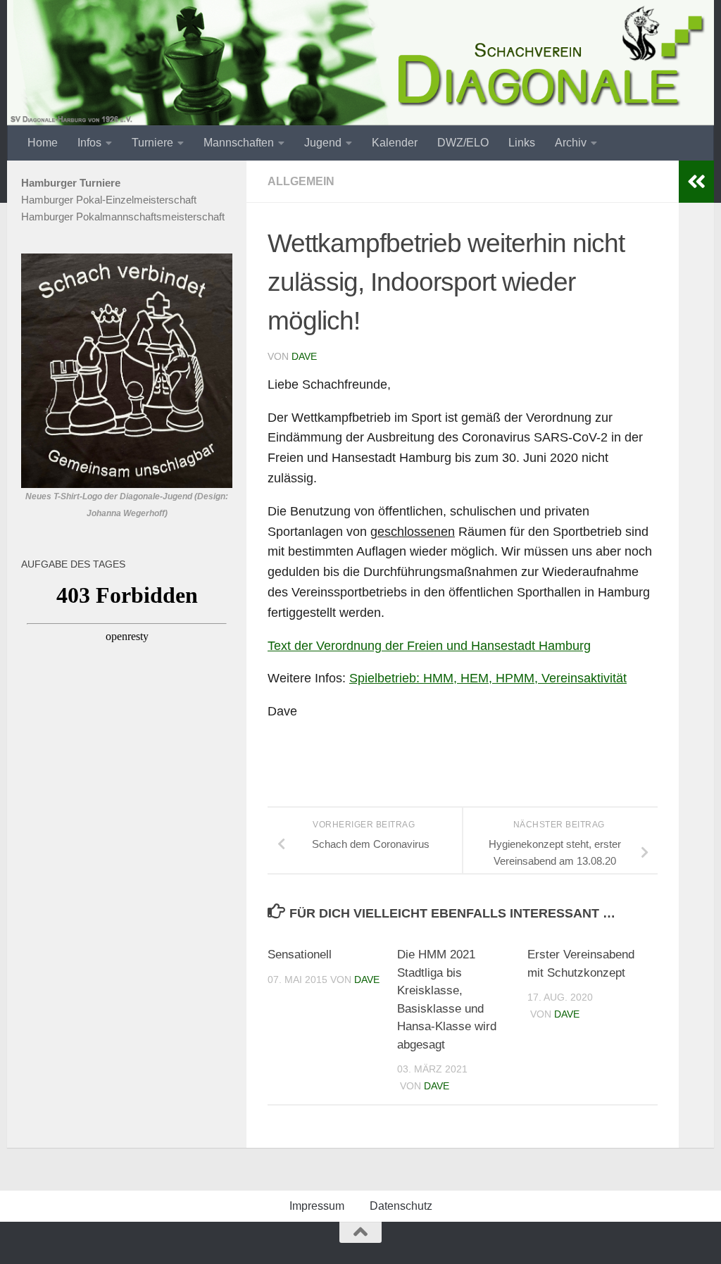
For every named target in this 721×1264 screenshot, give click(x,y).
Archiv (571, 143)
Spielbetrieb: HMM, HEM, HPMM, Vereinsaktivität (488, 678)
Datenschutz (401, 1206)
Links (521, 143)
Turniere (152, 143)
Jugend (322, 143)
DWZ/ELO (463, 143)
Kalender (395, 143)
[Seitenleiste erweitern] (696, 182)
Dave (304, 356)
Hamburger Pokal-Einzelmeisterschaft (108, 200)
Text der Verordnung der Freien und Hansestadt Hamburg (429, 646)
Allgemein (301, 181)
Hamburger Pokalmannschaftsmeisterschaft (123, 217)
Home (42, 143)
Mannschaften (238, 143)
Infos (89, 143)
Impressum (316, 1206)
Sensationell (300, 954)
